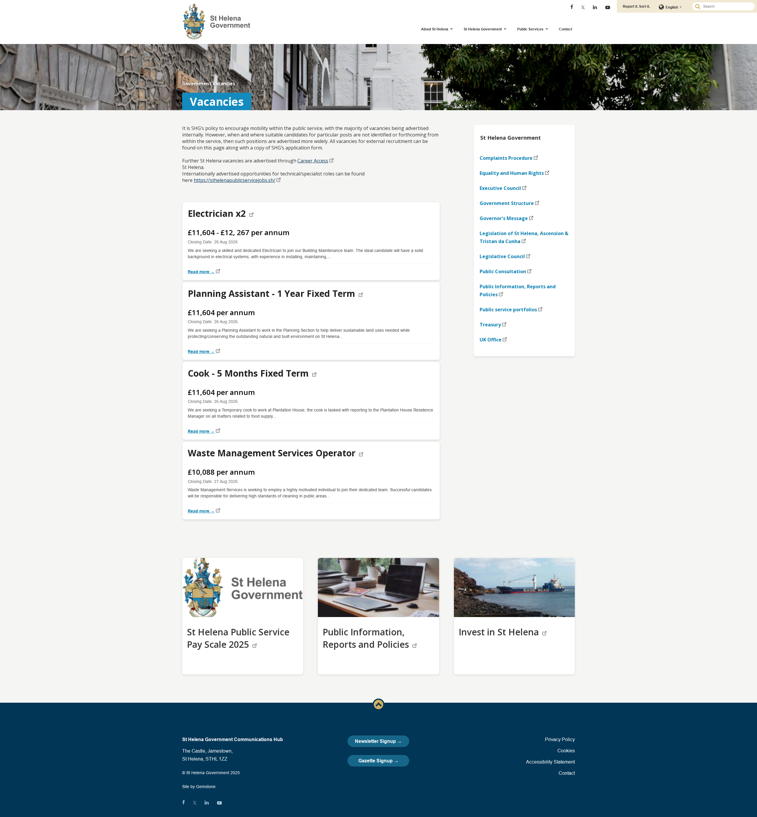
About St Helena (434, 29)
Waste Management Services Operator (273, 453)
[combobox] (726, 6)
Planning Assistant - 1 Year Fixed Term (273, 293)
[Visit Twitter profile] (583, 7)
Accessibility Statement (550, 761)
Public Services (530, 29)
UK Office (491, 339)
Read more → (201, 271)
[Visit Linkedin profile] (595, 7)
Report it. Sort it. (636, 6)
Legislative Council (502, 256)
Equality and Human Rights (512, 173)
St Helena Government (483, 29)
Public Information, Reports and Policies (518, 290)
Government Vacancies (208, 83)
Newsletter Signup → (378, 741)
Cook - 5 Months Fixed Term (249, 373)
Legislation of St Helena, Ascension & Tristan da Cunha (524, 237)
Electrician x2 (218, 213)
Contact (565, 29)
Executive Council (500, 188)
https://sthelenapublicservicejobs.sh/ (234, 180)
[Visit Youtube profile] (607, 7)
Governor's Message (504, 218)
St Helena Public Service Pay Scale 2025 (238, 638)
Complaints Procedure (506, 158)
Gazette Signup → (378, 761)
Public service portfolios (508, 309)
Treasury (490, 324)
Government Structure (507, 203)
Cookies (566, 750)
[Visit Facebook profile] (571, 7)
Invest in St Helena (500, 632)
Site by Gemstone (199, 786)
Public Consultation (503, 271)
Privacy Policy (560, 739)
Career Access (312, 160)
